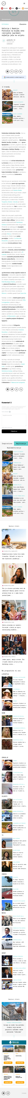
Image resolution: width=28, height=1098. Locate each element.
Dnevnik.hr (6, 8)
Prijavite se (14, 431)
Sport (19, 8)
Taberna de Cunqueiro (18, 382)
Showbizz (26, 8)
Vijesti (13, 8)
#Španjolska (22, 24)
